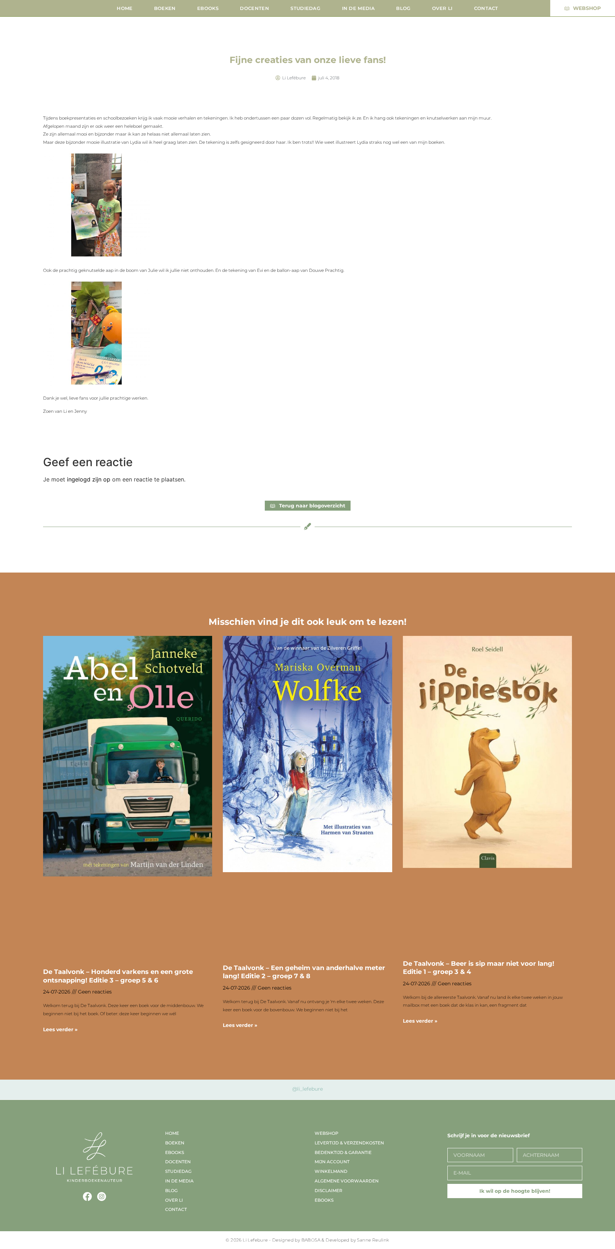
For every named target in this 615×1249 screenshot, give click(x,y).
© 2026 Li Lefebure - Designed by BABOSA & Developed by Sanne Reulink (307, 1240)
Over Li (442, 8)
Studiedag (305, 8)
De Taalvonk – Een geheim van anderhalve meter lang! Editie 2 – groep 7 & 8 (304, 972)
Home (124, 8)
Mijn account (332, 1161)
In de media (358, 8)
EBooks (208, 8)
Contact (486, 8)
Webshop (326, 1133)
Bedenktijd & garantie (343, 1152)
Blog (403, 8)
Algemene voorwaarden (347, 1181)
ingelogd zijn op (88, 479)
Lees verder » (60, 1029)
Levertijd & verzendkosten (349, 1142)
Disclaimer (328, 1190)
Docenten (254, 8)
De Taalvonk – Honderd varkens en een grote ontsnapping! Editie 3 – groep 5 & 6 (118, 976)
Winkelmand (331, 1171)
